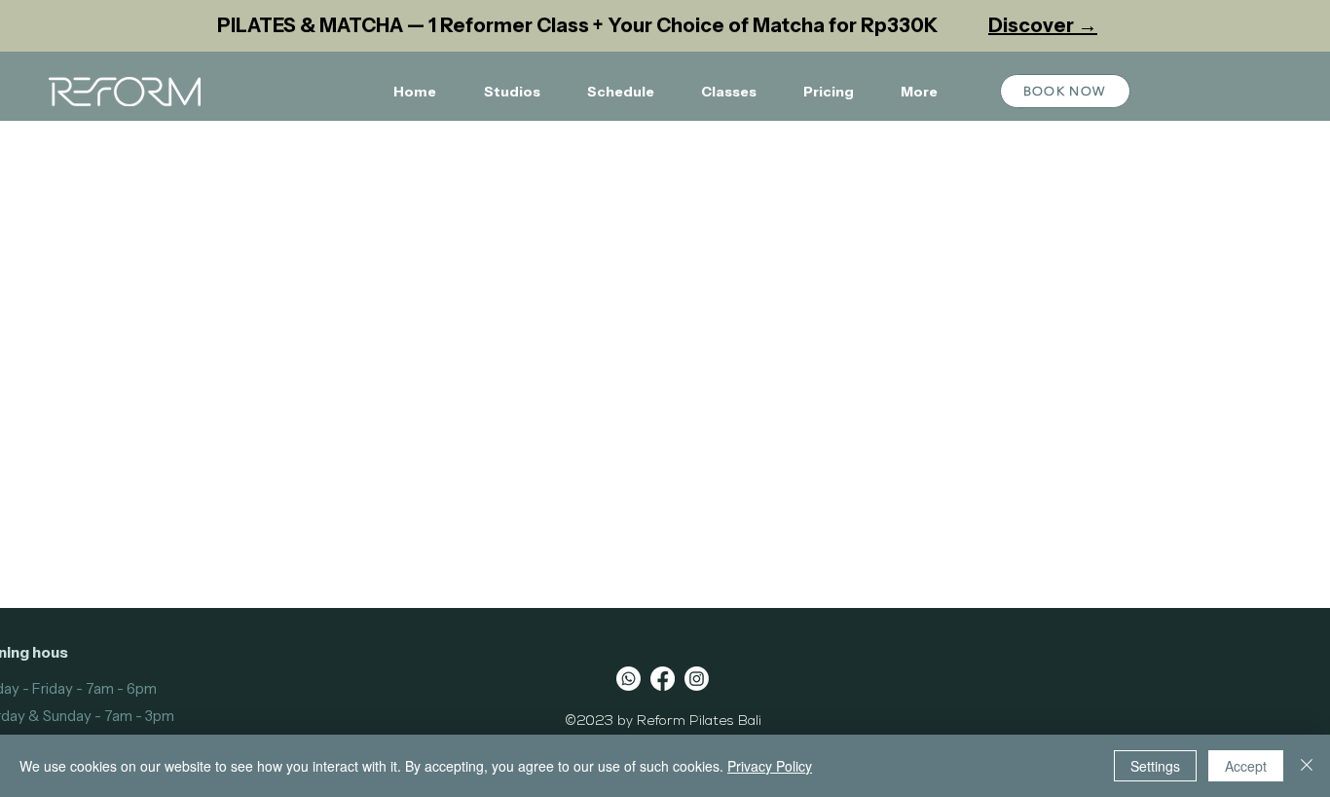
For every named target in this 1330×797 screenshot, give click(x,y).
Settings (1155, 766)
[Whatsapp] (628, 678)
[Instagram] (696, 678)
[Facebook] (662, 678)
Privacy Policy (769, 766)
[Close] (1306, 765)
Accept (1246, 766)
